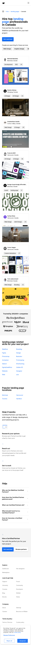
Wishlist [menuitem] (18, 593)
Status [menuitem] (18, 597)
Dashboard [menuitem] (5, 568)
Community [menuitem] (19, 585)
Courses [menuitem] (4, 589)
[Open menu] (28, 2)
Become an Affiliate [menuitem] (21, 611)
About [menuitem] (4, 607)
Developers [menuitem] (19, 589)
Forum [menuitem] (18, 581)
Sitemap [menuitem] (18, 607)
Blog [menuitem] (3, 593)
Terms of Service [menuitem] (7, 622)
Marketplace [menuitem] (5, 572)
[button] (21, 64)
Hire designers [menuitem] (20, 568)
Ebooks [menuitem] (4, 597)
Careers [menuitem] (4, 611)
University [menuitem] (5, 585)
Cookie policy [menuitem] (20, 622)
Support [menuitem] (4, 581)
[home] (3, 3)
